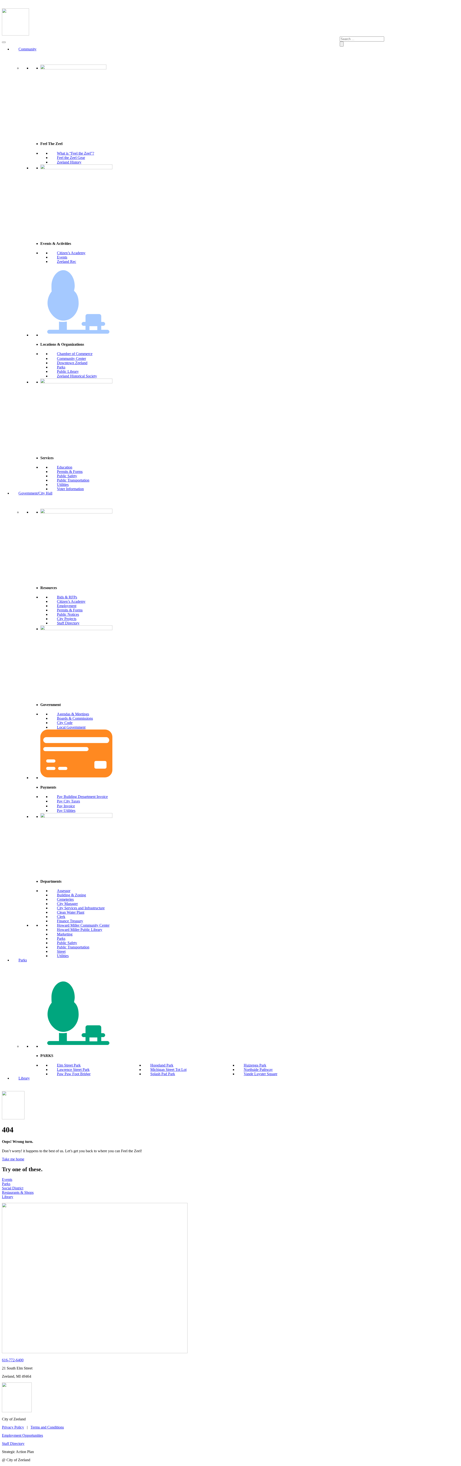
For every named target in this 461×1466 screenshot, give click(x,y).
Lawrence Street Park (73, 1070)
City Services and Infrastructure (81, 908)
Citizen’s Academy (71, 253)
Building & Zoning (71, 895)
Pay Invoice (66, 806)
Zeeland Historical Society (77, 376)
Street (61, 951)
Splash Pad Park (162, 1074)
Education (64, 467)
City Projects (66, 619)
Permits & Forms (70, 472)
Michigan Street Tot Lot (168, 1070)
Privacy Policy (13, 1427)
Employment (66, 606)
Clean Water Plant (70, 912)
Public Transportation (73, 480)
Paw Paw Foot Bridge (74, 1074)
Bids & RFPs (67, 597)
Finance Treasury (70, 921)
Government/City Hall (35, 493)
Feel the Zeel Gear (71, 158)
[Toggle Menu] (4, 42)
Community (27, 49)
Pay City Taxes (68, 801)
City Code (65, 723)
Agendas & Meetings (73, 714)
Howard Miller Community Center (83, 925)
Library (24, 1078)
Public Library (68, 371)
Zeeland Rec (66, 261)
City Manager (67, 904)
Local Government (71, 727)
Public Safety (67, 476)
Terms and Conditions (47, 1427)
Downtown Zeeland (72, 363)
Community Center (71, 358)
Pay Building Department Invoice (82, 797)
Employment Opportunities (22, 1435)
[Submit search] (342, 44)
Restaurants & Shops (18, 1192)
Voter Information (70, 489)
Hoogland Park (161, 1065)
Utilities (63, 485)
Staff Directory (68, 623)
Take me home (13, 1159)
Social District (12, 1188)
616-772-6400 (13, 1360)
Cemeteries (65, 899)
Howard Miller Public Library (79, 930)
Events (62, 257)
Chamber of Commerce (74, 354)
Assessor (63, 891)
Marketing (65, 934)
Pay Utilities (66, 810)
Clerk (61, 917)
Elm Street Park (69, 1065)
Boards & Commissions (75, 718)
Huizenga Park (255, 1065)
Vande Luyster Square (260, 1074)
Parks (61, 367)
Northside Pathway (258, 1070)
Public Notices (68, 614)
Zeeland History (69, 162)
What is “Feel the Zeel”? (75, 153)
